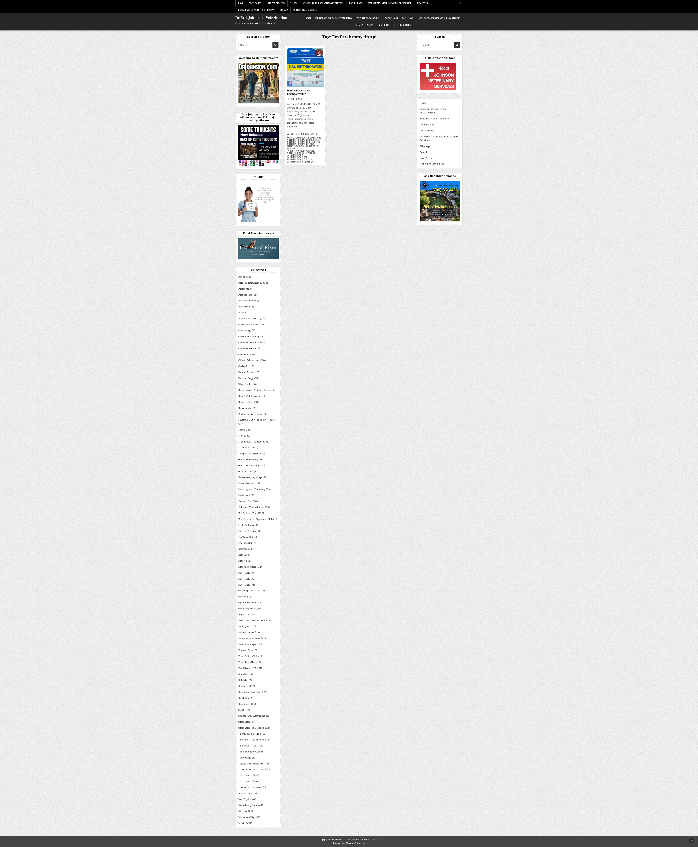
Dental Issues (246, 372)
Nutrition (244, 573)
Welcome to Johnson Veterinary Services (323, 3)
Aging (241, 277)
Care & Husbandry (249, 336)
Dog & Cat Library (249, 396)
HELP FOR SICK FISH (276, 3)
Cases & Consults (248, 342)
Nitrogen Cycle (247, 567)
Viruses (242, 811)
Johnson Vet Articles (251, 507)
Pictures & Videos (249, 638)
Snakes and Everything (251, 716)
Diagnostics (245, 384)
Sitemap (284, 9)
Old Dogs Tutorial (249, 590)
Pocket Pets (245, 650)
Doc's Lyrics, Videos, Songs (254, 390)
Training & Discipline (251, 769)
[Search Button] (461, 3)
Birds (241, 313)
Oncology (243, 596)
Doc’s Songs (255, 3)
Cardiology (244, 330)
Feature (242, 430)
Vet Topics (244, 799)
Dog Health (245, 402)
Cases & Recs (246, 348)
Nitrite (242, 561)
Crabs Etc (244, 366)
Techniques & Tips (249, 734)
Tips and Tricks (247, 752)
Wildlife (243, 823)
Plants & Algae (247, 644)
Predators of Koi (248, 668)
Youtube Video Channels (305, 9)
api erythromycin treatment (301, 153)
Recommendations (249, 692)
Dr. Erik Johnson (295, 99)
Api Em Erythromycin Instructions (304, 142)
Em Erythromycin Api (297, 157)
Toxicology (244, 758)
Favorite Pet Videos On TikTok (256, 420)
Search (293, 3)
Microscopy (245, 543)
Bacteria (294, 134)
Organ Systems (247, 608)
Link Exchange (246, 525)
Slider (242, 710)
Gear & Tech (245, 471)
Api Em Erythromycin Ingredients (303, 140)
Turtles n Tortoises (250, 787)
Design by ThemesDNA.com (349, 843)
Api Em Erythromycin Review (300, 144)
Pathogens (244, 626)
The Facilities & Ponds (252, 740)
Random (243, 686)
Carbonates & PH (248, 325)
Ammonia (243, 289)
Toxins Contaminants (251, 764)
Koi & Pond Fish (247, 513)
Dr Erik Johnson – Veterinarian (261, 17)
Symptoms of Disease (251, 728)
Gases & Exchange (248, 459)
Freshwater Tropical (250, 442)
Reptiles (243, 698)
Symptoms (244, 722)
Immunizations (247, 483)
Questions (244, 674)
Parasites (244, 614)
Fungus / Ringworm (249, 453)
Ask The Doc (245, 301)
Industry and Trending (251, 489)
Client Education (248, 360)
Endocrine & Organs (250, 414)
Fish (302, 134)
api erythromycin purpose (301, 151)
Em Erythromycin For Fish (299, 159)
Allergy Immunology (250, 283)
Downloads (244, 408)
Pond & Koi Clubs (248, 656)
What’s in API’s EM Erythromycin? (298, 92)
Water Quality (246, 817)
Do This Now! (355, 3)
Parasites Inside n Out (251, 620)
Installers (244, 495)
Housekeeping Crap (250, 477)
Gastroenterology (249, 465)
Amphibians (245, 295)
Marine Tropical (247, 531)
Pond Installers (247, 662)
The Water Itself (248, 746)
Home (240, 3)
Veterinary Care (247, 805)
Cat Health (244, 354)
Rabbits (243, 680)
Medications (245, 537)
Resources (244, 704)
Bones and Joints (248, 319)
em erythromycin (295, 155)
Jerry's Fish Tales (249, 501)
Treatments (311, 134)
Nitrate (242, 555)
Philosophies (246, 632)
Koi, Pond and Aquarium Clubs (256, 519)
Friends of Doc (247, 447)
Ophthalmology (247, 602)
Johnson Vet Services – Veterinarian (256, 9)
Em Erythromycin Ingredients (301, 162)
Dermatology (245, 378)
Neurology (244, 549)
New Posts (422, 3)
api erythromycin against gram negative (302, 147)
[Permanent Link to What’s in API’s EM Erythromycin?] (305, 67)
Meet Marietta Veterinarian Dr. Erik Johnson (390, 3)
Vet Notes (244, 793)
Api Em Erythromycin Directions (305, 138)
